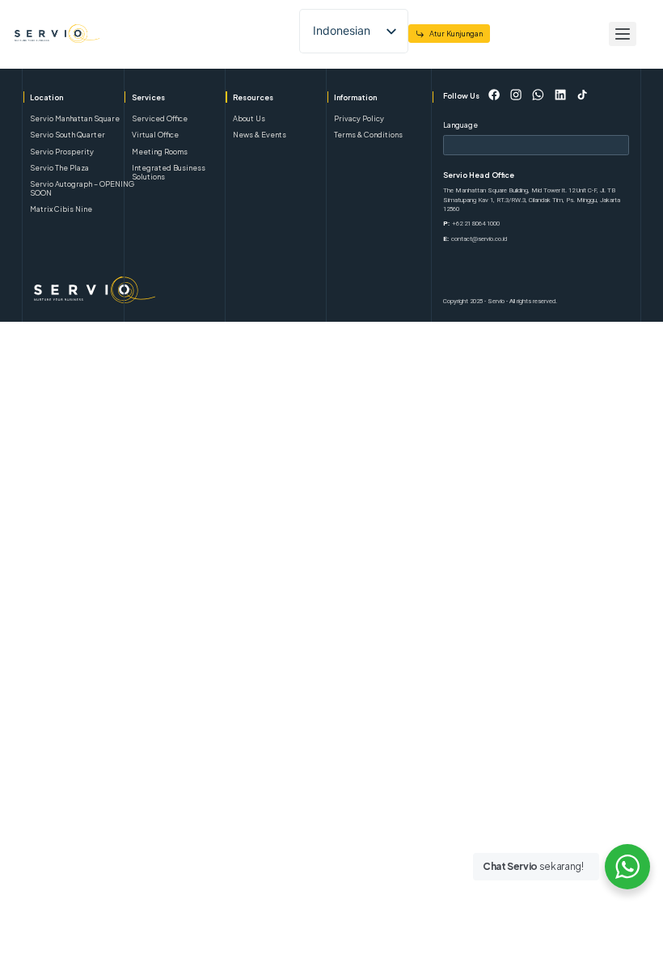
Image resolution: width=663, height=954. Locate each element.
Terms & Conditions (368, 134)
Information (355, 97)
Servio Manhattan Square (75, 118)
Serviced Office (160, 118)
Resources (253, 97)
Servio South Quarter (67, 134)
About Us (249, 118)
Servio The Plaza (59, 167)
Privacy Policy (359, 118)
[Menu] (622, 34)
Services (148, 97)
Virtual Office (155, 134)
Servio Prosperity (62, 151)
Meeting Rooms (160, 151)
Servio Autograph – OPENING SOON (82, 188)
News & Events (259, 134)
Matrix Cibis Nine (61, 209)
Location (46, 97)
